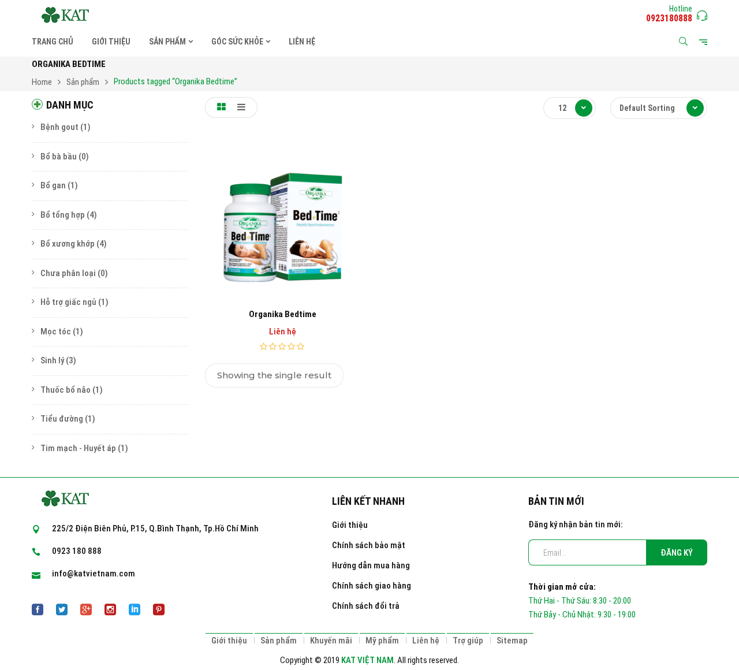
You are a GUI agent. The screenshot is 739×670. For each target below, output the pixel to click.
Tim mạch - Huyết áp (78, 448)
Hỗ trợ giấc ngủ (68, 302)
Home (42, 82)
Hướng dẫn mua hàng (371, 565)
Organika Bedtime (282, 314)
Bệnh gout (59, 127)
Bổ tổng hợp (62, 215)
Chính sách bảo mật (368, 545)
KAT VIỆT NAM (367, 660)
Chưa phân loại (68, 273)
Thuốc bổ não (65, 390)
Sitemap (512, 640)
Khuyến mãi (331, 640)
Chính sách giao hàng (371, 585)
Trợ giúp (468, 640)
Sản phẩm (82, 82)
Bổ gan (53, 185)
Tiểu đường (61, 419)
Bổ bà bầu (58, 156)
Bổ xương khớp (67, 244)
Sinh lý (52, 360)
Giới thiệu (350, 525)
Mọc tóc (55, 331)
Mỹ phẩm (382, 640)
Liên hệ (425, 640)
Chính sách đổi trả (366, 606)
